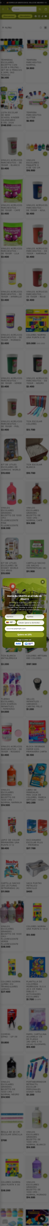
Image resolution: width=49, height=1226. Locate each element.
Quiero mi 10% (24, 634)
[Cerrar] (43, 582)
